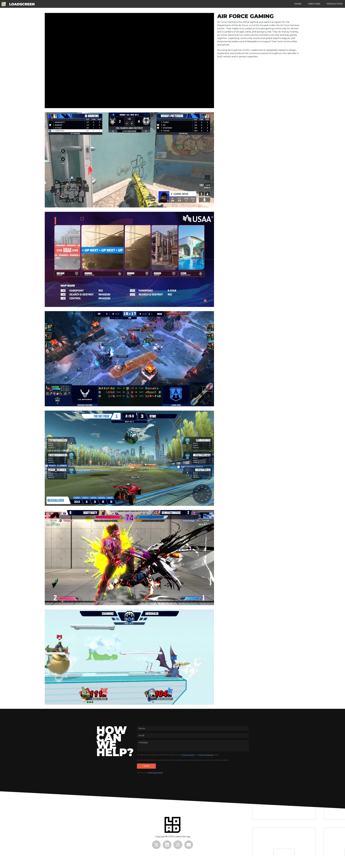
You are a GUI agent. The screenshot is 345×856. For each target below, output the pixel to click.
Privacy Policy (189, 755)
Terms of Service (206, 755)
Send (146, 766)
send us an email (155, 772)
